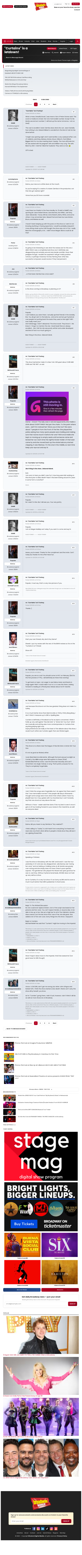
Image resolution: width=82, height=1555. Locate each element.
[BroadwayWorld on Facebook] (34, 1528)
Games (55, 41)
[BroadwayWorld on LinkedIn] (42, 1528)
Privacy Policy (62, 1536)
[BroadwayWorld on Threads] (51, 1528)
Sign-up (67, 4)
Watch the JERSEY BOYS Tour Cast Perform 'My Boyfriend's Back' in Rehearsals (43, 1095)
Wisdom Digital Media (36, 1536)
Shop (49, 41)
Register (62, 41)
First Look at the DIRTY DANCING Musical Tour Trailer (34, 1110)
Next (54, 104)
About (26, 1533)
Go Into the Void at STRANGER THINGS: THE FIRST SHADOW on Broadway (40, 1117)
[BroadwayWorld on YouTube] (56, 1528)
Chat (32, 41)
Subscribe (45, 99)
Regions (55, 1533)
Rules (76, 52)
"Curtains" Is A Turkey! (34, 111)
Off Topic (73, 48)
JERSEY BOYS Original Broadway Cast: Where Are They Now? (25, 1478)
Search (56, 52)
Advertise (20, 1533)
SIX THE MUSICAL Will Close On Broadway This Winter (22, 1437)
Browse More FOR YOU (39, 1089)
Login (71, 41)
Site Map (62, 1533)
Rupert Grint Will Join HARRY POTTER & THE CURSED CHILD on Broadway (29, 1355)
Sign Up (66, 1521)
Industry (27, 41)
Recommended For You (11, 1037)
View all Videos (8, 1125)
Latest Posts (63, 48)
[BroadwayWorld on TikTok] (47, 1528)
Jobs (37, 41)
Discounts (60, 1290)
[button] (77, 41)
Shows (21, 41)
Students (43, 41)
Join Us (39, 1533)
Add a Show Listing (20, 6)
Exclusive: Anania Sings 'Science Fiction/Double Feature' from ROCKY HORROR (43, 1102)
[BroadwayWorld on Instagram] (38, 1528)
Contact (32, 1533)
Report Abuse (66, 52)
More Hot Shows (22, 1290)
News (15, 41)
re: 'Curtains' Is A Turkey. (35, 178)
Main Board (52, 48)
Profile (12, 222)
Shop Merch (8, 6)
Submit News (47, 1533)
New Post (47, 52)
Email (35, 99)
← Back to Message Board (13, 57)
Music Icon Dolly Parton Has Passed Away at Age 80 (22, 1396)
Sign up (73, 1304)
